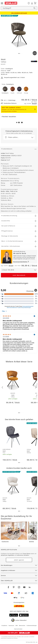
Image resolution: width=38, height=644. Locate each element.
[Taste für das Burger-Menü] (2, 3)
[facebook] (8, 587)
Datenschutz (22, 625)
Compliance (4, 625)
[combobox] (19, 270)
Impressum (11, 625)
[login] (32, 3)
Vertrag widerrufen (30, 642)
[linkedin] (30, 587)
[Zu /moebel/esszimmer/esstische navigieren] (14, 531)
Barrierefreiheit (18, 629)
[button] (5, 90)
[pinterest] (14, 587)
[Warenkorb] (35, 3)
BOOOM (3, 64)
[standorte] (29, 3)
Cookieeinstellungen (32, 625)
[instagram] (19, 587)
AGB (16, 625)
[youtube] (24, 587)
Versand (34, 103)
